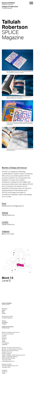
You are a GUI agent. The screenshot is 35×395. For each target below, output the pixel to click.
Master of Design (6, 353)
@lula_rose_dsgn (8, 234)
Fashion (4, 337)
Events (4, 313)
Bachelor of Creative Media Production (12, 349)
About (3, 310)
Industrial (4, 338)
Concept (4, 335)
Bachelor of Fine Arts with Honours (11, 347)
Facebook (4, 371)
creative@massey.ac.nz (8, 361)
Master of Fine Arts (7, 352)
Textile (3, 340)
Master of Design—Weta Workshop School (13, 355)
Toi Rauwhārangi (10, 7)
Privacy (4, 321)
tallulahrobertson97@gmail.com (13, 206)
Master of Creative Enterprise (9, 356)
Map (3, 312)
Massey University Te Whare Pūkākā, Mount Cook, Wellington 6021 (10, 365)
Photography (5, 343)
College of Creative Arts (7, 327)
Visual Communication (8, 334)
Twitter (3, 373)
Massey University (8, 3)
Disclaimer (5, 322)
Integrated (4, 344)
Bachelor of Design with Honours (11, 332)
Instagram (4, 370)
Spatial (4, 341)
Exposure (4, 308)
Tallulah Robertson (8, 215)
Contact (4, 324)
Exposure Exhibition (7, 303)
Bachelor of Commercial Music (10, 350)
